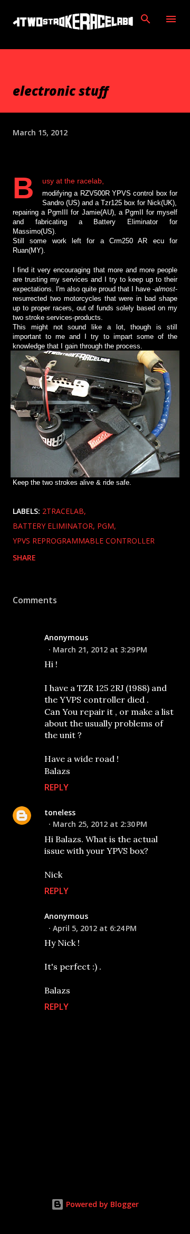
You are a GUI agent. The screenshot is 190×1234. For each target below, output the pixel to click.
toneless (59, 812)
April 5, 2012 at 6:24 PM (95, 928)
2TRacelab (63, 511)
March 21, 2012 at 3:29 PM (100, 649)
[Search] (145, 19)
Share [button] (24, 557)
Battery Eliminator (53, 526)
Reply (56, 787)
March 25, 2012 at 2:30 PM (100, 824)
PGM (105, 526)
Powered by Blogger (101, 1204)
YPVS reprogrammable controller (84, 541)
